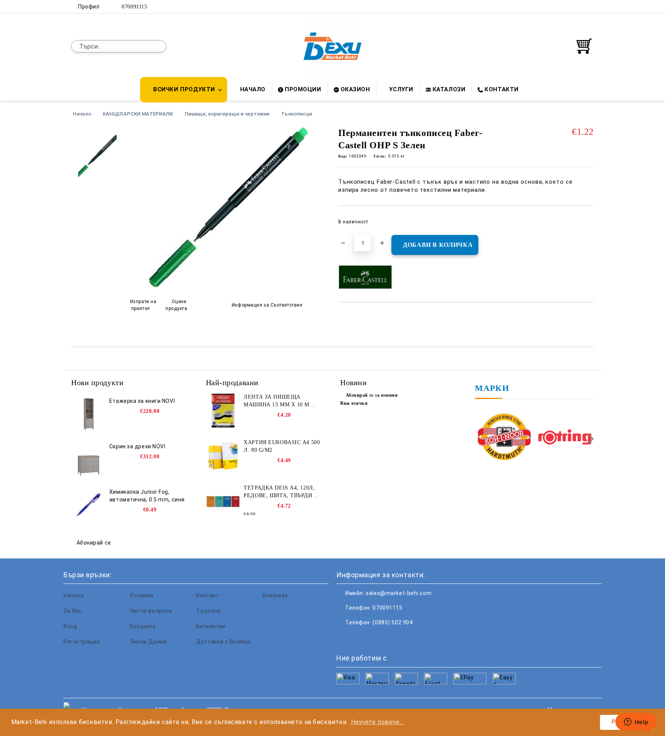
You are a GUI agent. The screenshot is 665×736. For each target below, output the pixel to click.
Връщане (142, 626)
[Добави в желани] (588, 224)
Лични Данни (148, 642)
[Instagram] (578, 6)
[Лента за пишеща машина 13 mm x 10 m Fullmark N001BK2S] (223, 410)
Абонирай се (94, 543)
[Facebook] (555, 6)
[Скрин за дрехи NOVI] (88, 460)
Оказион (355, 89)
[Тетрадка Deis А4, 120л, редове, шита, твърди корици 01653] (223, 501)
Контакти (501, 89)
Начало (253, 89)
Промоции (303, 89)
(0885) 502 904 (393, 622)
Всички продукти (184, 89)
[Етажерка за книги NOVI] (88, 414)
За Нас (72, 611)
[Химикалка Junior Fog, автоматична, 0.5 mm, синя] (88, 505)
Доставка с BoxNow (223, 642)
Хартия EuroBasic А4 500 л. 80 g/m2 (282, 446)
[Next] (588, 439)
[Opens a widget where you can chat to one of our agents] (636, 722)
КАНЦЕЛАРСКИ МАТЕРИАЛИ (138, 114)
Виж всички (354, 403)
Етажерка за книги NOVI (142, 401)
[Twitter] (566, 6)
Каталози (449, 89)
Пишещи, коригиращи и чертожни (227, 114)
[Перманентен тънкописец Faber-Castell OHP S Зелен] (228, 286)
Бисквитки (211, 626)
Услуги (401, 89)
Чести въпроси (151, 611)
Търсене (208, 611)
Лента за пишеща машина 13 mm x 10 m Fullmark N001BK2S (276, 401)
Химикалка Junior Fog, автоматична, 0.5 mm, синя (147, 496)
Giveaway (274, 595)
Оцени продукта (176, 305)
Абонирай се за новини (372, 395)
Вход (70, 626)
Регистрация (81, 642)
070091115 (134, 7)
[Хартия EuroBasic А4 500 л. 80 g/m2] (223, 456)
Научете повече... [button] (377, 722)
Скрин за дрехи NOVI (137, 446)
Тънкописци (296, 114)
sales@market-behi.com (398, 593)
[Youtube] (393, 638)
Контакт (207, 595)
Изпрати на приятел (143, 305)
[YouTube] (589, 6)
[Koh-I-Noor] (504, 437)
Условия (141, 595)
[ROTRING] (564, 437)
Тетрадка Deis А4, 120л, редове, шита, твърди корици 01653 (279, 492)
